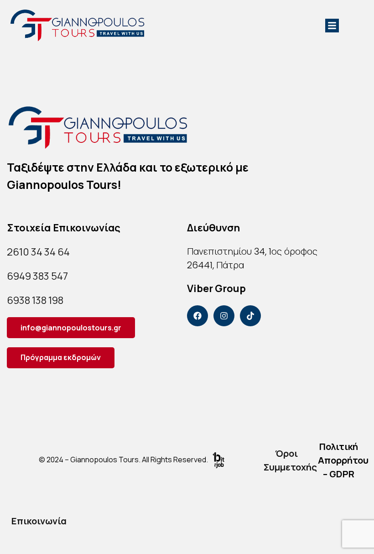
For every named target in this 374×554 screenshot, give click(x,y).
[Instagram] (223, 315)
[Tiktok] (250, 315)
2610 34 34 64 (38, 252)
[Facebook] (197, 315)
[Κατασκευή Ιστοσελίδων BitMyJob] (218, 460)
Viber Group (216, 288)
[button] (332, 25)
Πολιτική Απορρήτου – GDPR (343, 460)
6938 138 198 (35, 300)
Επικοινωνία (39, 521)
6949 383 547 (37, 276)
